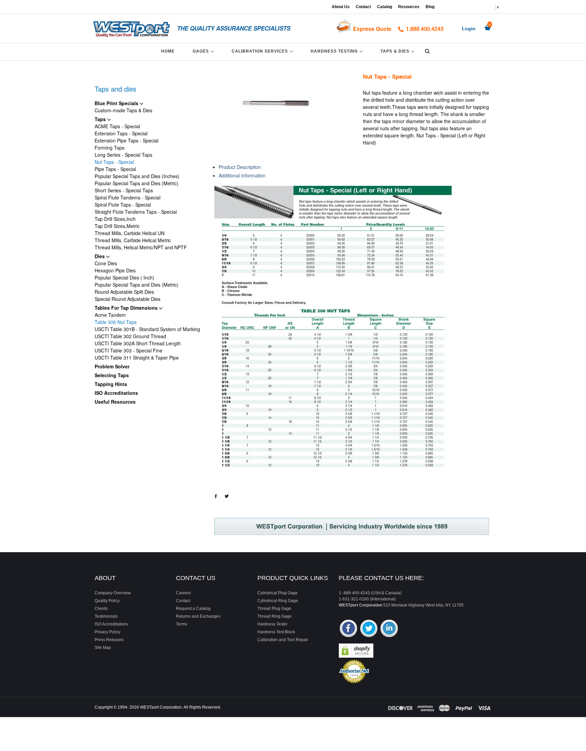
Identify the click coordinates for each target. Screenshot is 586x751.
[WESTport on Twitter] (368, 629)
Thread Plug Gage (274, 608)
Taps (101, 119)
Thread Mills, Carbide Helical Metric (133, 240)
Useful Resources (115, 401)
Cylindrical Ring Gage (277, 600)
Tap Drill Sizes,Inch (115, 218)
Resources (408, 6)
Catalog (384, 6)
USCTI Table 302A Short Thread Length (138, 343)
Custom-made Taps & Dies (123, 110)
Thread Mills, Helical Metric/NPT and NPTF (141, 247)
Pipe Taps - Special (115, 169)
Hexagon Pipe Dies (115, 270)
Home (168, 51)
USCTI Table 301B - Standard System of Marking (147, 329)
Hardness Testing (338, 51)
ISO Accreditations (116, 392)
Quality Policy (107, 600)
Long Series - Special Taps (123, 154)
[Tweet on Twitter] (229, 499)
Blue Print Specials (117, 103)
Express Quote (372, 29)
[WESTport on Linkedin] (389, 629)
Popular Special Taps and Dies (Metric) (136, 183)
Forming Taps (109, 147)
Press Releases (109, 639)
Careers (183, 593)
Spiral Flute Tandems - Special (127, 197)
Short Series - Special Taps (124, 190)
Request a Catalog (193, 608)
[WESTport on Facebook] (348, 629)
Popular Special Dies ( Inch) (124, 277)
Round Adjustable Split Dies (124, 291)
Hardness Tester (272, 624)
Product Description (240, 166)
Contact (363, 6)
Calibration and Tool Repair (282, 639)
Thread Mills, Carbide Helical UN (129, 233)
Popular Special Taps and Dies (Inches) (137, 176)
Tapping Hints (111, 384)
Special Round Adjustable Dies (127, 298)
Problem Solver (112, 366)
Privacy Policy (107, 632)
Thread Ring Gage (274, 616)
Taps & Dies (398, 51)
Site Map (103, 647)
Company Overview (113, 593)
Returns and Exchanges (198, 616)
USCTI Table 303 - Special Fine (128, 350)
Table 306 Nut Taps (116, 322)
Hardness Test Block (276, 632)
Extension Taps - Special (121, 133)
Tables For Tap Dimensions (127, 307)
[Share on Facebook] (217, 499)
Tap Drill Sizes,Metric (117, 226)
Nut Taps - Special (114, 161)
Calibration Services (263, 51)
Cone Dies (106, 263)
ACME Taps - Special (117, 126)
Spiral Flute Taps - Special (123, 204)
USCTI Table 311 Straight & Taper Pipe (137, 357)
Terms (181, 624)
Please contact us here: (381, 578)
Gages (204, 51)
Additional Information (242, 175)
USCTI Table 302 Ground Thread (130, 336)
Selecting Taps (112, 375)
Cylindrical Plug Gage (277, 593)
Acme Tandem (110, 314)
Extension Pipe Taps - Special (126, 140)
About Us (341, 6)
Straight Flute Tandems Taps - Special (136, 211)
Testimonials (106, 616)
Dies (100, 256)
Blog (430, 6)
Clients (101, 608)
